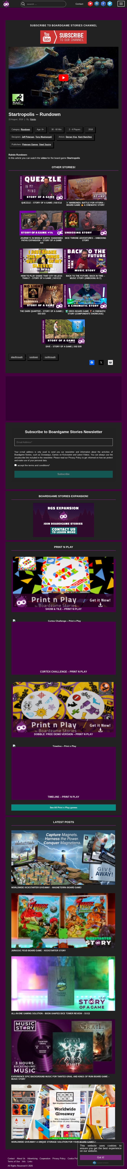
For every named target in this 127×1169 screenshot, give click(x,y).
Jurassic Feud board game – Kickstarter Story (38, 950)
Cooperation (45, 1158)
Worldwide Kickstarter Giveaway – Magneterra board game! (46, 887)
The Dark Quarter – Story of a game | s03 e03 (41, 312)
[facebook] (103, 3)
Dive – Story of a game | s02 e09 (63, 346)
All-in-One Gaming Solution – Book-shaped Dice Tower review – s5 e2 (50, 1013)
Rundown (25, 129)
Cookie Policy (74, 1158)
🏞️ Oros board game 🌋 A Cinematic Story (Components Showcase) (86, 312)
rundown (33, 357)
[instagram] (96, 3)
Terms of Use (14, 1161)
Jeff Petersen (28, 137)
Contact (79, 4)
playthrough (17, 357)
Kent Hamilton (85, 137)
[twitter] (109, 3)
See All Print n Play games (63, 807)
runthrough (50, 357)
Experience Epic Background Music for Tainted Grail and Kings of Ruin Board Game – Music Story (60, 1077)
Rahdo (33, 119)
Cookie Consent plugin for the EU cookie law (100, 1163)
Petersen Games (30, 144)
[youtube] (90, 3)
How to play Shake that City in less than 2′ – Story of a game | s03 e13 (41, 277)
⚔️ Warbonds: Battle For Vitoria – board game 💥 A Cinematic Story (85, 204)
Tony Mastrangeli (43, 137)
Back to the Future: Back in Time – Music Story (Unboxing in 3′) (85, 277)
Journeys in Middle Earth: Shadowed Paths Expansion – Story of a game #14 (41, 240)
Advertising (32, 1158)
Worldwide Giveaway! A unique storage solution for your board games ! (53, 1142)
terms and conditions (38, 465)
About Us (21, 1158)
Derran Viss (71, 137)
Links (30, 1161)
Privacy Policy (74, 458)
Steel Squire (45, 144)
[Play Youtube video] (63, 78)
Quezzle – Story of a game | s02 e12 (41, 203)
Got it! (100, 1157)
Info (23, 1161)
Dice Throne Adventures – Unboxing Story (85, 239)
